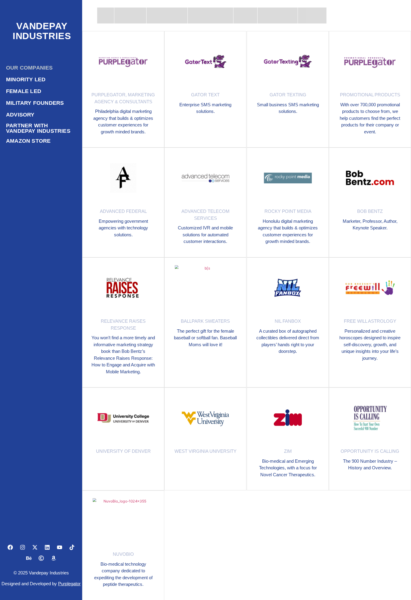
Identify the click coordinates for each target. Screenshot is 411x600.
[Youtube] (59, 547)
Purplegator (69, 583)
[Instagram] (22, 547)
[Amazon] (53, 558)
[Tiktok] (71, 547)
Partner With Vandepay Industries (38, 128)
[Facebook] (10, 547)
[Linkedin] (47, 547)
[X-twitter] (34, 547)
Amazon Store (28, 141)
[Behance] (28, 558)
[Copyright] (41, 558)
